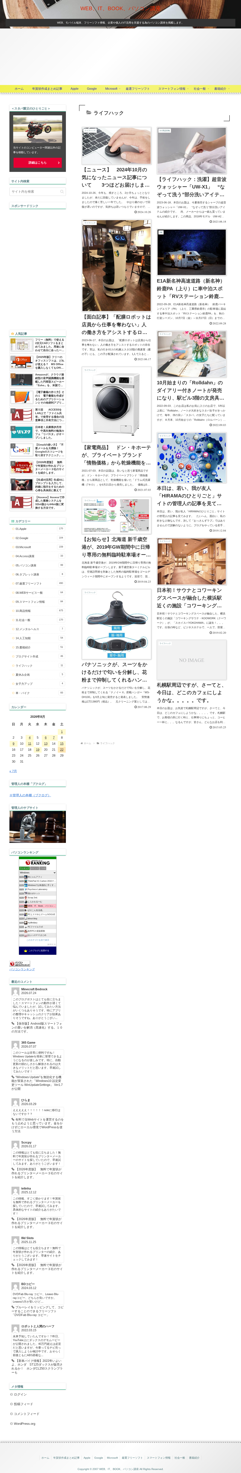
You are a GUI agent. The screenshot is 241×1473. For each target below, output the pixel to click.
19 (37, 749)
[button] (62, 191)
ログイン (20, 1394)
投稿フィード (23, 1404)
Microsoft (112, 1457)
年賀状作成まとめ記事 (66, 1457)
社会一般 (180, 1457)
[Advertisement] (120, 56)
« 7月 (13, 771)
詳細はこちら (38, 162)
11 (29, 743)
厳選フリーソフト (132, 1457)
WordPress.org (24, 1424)
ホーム (45, 1457)
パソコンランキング (22, 969)
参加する (51, 944)
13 (45, 743)
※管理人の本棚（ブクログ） (30, 795)
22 (61, 749)
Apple (87, 1457)
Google (98, 1457)
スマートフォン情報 (159, 1457)
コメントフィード (27, 1414)
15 (61, 743)
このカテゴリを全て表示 (37, 940)
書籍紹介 (194, 1457)
